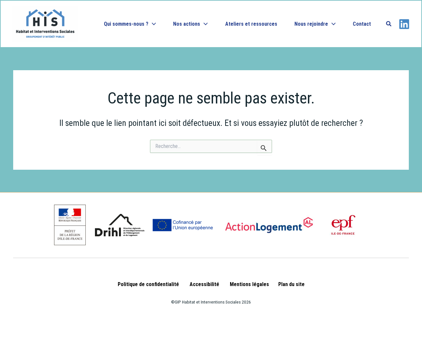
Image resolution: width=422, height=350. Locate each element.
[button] (152, 24)
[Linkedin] (404, 24)
